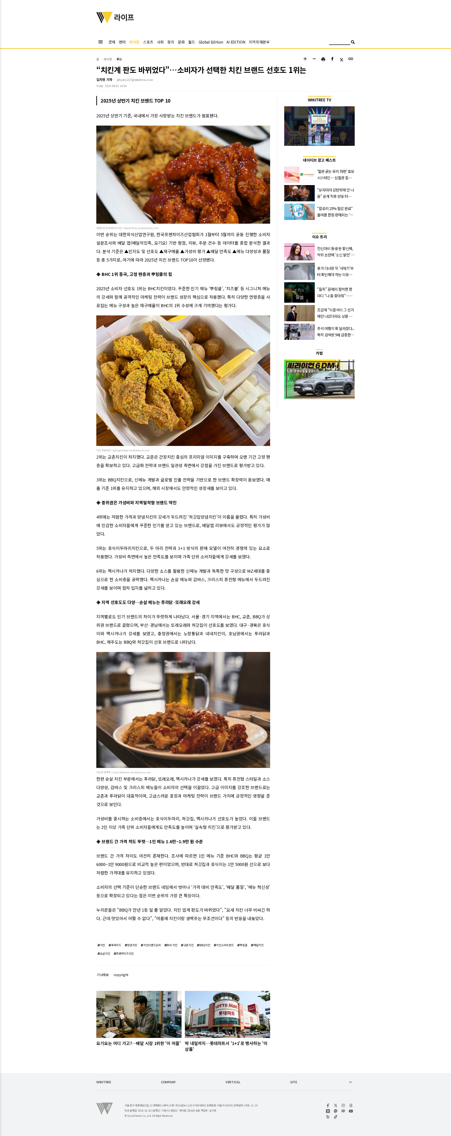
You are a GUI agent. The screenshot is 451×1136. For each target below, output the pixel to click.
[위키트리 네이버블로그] (343, 1111)
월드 (191, 42)
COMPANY (168, 1082)
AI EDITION (235, 42)
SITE (293, 1082)
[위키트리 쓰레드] (351, 1105)
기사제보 (103, 974)
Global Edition (211, 42)
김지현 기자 (104, 79)
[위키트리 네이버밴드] (328, 1117)
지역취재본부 (259, 42)
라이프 (134, 42)
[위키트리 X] (336, 1105)
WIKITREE (103, 1082)
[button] (305, 59)
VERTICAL (233, 1082)
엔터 (122, 42)
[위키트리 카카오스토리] (328, 1111)
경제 (111, 42)
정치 (170, 42)
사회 (160, 42)
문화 (181, 42)
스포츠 (148, 42)
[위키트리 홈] (104, 22)
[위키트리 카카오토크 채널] (336, 1111)
